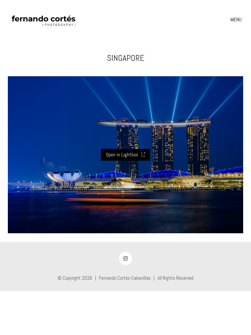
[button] (236, 19)
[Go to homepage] (44, 19)
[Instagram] (125, 258)
